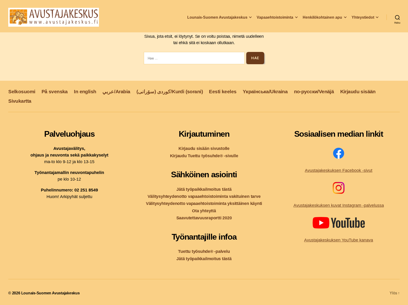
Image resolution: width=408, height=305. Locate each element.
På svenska (55, 91)
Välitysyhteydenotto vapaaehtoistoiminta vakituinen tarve (204, 196)
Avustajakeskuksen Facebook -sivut (338, 170)
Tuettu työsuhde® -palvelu (204, 251)
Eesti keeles (222, 91)
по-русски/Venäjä (314, 91)
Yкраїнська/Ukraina (265, 91)
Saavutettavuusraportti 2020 (204, 217)
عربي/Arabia (116, 91)
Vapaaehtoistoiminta (275, 17)
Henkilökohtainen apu (322, 17)
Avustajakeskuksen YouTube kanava (338, 240)
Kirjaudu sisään (358, 91)
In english (85, 91)
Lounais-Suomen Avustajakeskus (217, 17)
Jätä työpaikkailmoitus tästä (203, 189)
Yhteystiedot (363, 17)
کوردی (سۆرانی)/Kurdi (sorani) (169, 91)
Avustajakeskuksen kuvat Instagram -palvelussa (338, 205)
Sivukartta (19, 101)
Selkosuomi (21, 91)
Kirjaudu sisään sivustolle (204, 148)
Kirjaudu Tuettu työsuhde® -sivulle (204, 155)
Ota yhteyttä (204, 210)
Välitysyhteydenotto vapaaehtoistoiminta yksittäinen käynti (204, 203)
